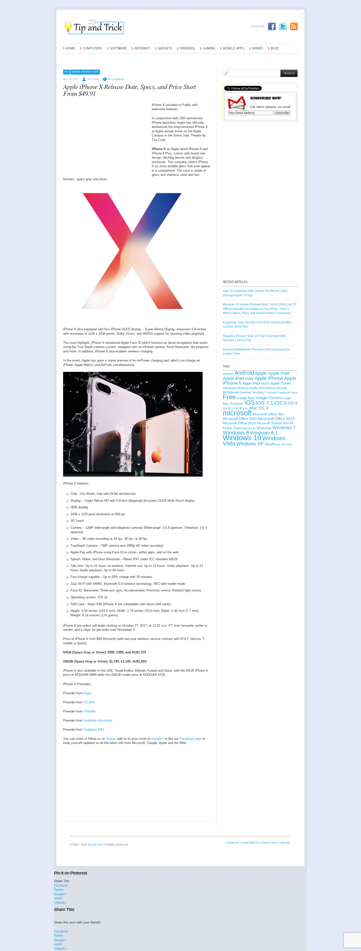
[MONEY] (256, 50)
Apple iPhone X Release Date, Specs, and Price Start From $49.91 (129, 90)
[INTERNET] (141, 50)
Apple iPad (278, 373)
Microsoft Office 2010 (240, 419)
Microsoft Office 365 (268, 414)
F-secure (271, 392)
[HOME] (69, 50)
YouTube (286, 444)
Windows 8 (236, 433)
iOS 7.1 (264, 403)
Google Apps (246, 398)
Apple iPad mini (238, 378)
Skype (252, 428)
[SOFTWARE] (117, 50)
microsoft (237, 413)
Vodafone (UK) (93, 729)
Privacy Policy (269, 842)
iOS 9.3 (239, 408)
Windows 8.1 (264, 433)
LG (247, 408)
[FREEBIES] (186, 50)
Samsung (240, 428)
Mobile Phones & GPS (85, 72)
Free (229, 397)
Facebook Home (288, 392)
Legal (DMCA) (250, 842)
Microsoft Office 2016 (239, 423)
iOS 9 (292, 403)
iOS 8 (280, 403)
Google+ (158, 738)
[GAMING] (207, 50)
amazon (228, 374)
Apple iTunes (281, 383)
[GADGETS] (163, 50)
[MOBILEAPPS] (232, 50)
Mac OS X (259, 408)
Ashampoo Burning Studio (240, 388)
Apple (87, 693)
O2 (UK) (89, 702)
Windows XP (250, 443)
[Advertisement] (104, 137)
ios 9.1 (228, 408)
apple (261, 373)
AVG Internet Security (273, 388)
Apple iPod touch (256, 383)
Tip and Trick (95, 844)
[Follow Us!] (282, 26)
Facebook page (190, 738)
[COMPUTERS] (91, 50)
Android (244, 373)
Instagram (237, 403)
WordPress (272, 444)
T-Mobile (89, 711)
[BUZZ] (273, 50)
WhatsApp (264, 428)
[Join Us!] (270, 26)
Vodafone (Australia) (97, 720)
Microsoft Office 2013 (276, 419)
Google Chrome (268, 398)
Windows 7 (284, 427)
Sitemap (285, 842)
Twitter (110, 738)
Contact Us (232, 842)
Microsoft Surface (269, 423)
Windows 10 (242, 438)
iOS (67, 72)
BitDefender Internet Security (243, 392)
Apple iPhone (268, 378)
